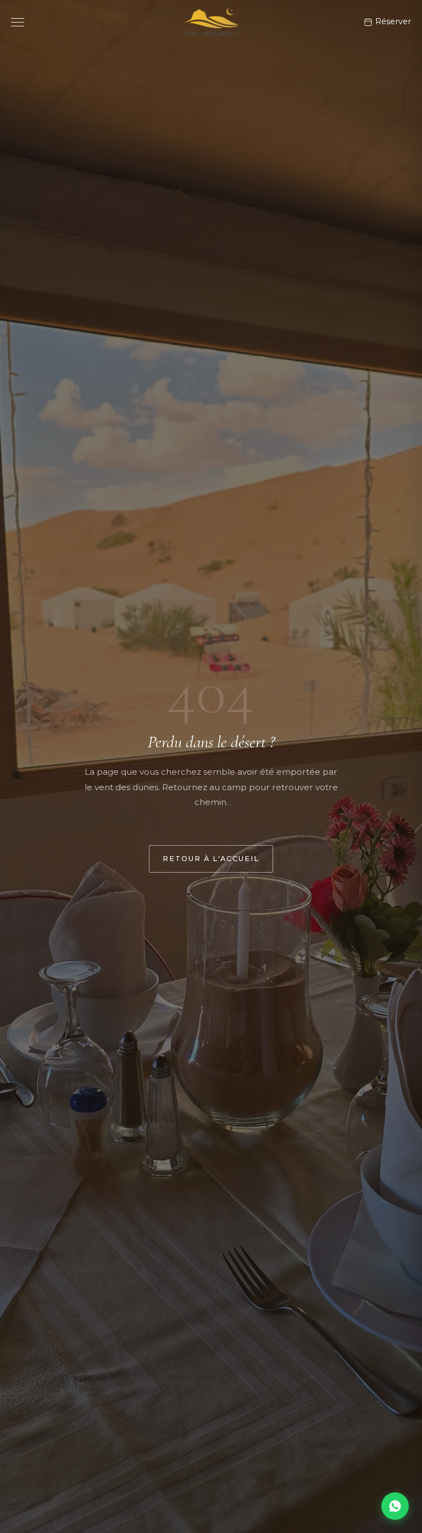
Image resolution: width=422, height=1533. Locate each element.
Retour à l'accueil (211, 858)
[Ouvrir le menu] (17, 22)
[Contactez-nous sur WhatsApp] (395, 1506)
